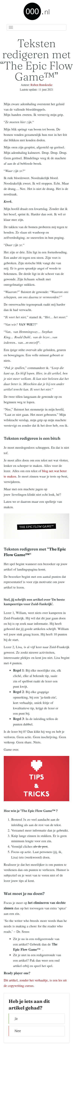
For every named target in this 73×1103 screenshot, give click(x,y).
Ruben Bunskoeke (41, 85)
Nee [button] (18, 1031)
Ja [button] (16, 1018)
